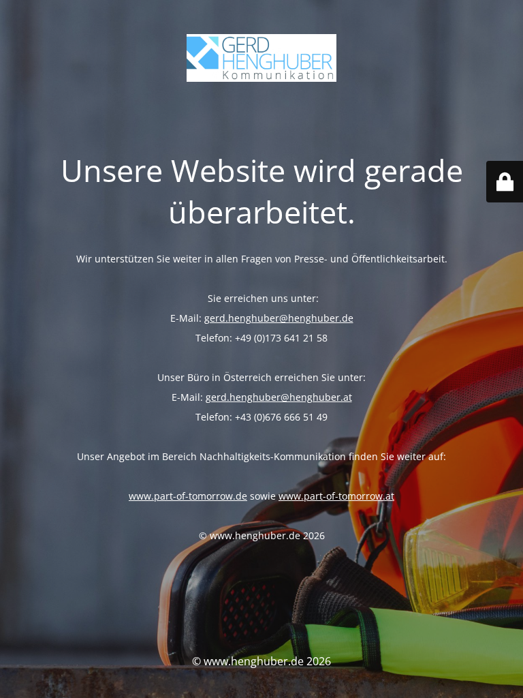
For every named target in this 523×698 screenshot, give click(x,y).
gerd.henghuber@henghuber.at (279, 397)
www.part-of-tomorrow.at (336, 495)
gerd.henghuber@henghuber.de (278, 318)
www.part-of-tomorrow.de (188, 495)
